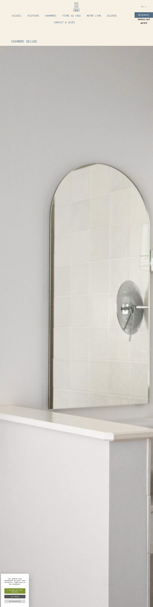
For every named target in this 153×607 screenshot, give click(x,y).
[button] (2, 349)
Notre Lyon (94, 15)
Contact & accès (64, 22)
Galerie (112, 15)
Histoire (33, 15)
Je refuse (15, 596)
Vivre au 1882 (71, 15)
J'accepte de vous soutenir (15, 591)
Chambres (50, 15)
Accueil (17, 15)
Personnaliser (15, 601)
